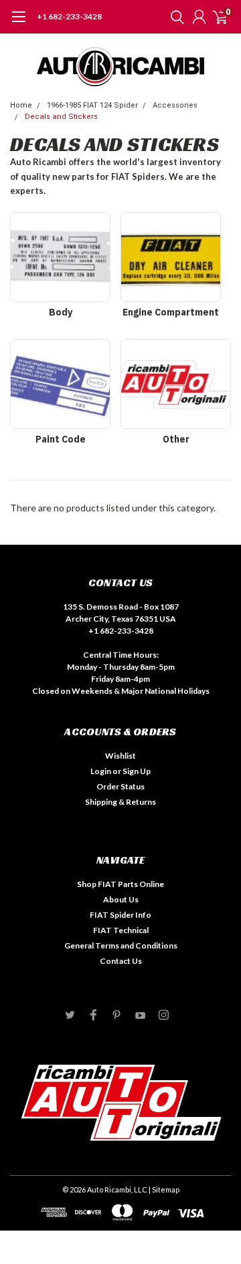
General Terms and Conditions (120, 945)
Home (21, 105)
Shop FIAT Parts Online (120, 884)
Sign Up (137, 771)
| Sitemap (164, 1189)
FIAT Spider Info (120, 915)
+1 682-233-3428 (69, 16)
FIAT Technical (121, 930)
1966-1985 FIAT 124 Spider (92, 105)
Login (100, 771)
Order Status (120, 786)
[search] (174, 16)
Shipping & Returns (120, 802)
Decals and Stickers (61, 116)
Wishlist (120, 756)
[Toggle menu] (18, 23)
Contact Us (121, 961)
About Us (121, 899)
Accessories (175, 105)
